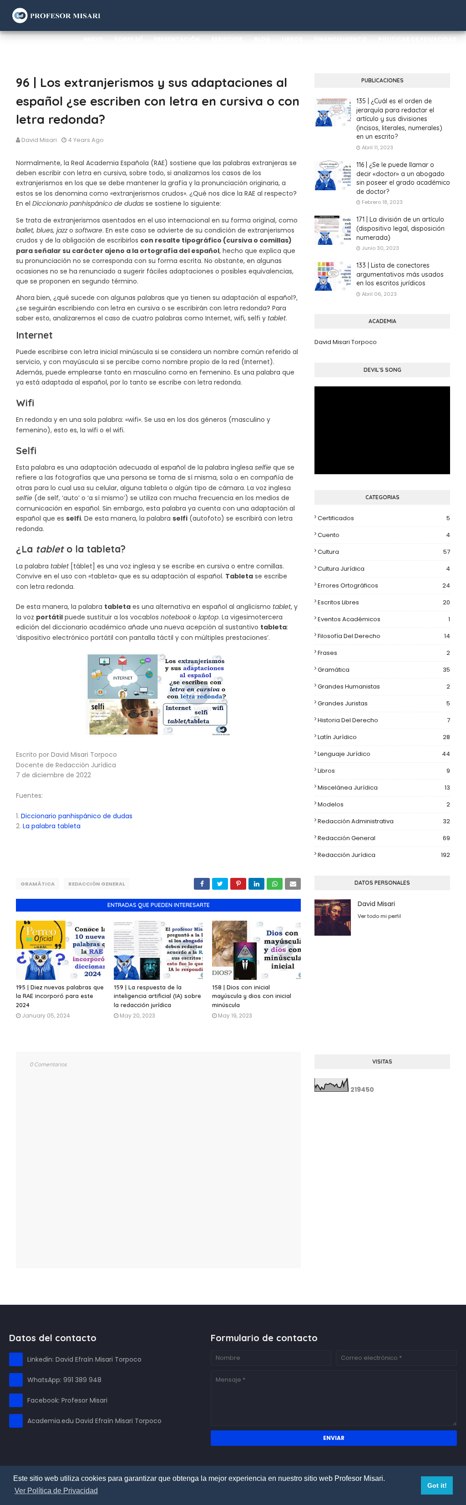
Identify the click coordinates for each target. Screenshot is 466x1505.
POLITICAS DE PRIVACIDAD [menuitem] (417, 39)
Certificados (384, 518)
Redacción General (96, 883)
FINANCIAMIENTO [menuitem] (340, 39)
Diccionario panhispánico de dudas (76, 816)
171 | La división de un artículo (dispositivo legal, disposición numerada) (400, 228)
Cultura (384, 551)
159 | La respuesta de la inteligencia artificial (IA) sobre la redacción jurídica (157, 995)
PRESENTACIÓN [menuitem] (177, 39)
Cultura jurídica (384, 568)
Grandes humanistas (384, 686)
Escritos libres (384, 602)
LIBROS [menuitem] (292, 39)
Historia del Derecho (384, 720)
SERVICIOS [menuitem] (227, 39)
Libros (384, 770)
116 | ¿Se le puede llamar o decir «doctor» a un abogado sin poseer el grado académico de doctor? (403, 178)
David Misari (39, 140)
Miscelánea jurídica (384, 787)
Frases (384, 653)
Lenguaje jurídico (384, 754)
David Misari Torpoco (345, 342)
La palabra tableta (52, 826)
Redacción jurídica (384, 855)
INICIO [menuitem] (93, 39)
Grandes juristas (384, 703)
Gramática (37, 883)
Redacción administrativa (384, 821)
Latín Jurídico (384, 737)
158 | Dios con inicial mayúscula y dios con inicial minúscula (251, 995)
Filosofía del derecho (384, 636)
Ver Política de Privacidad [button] (56, 1491)
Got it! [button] (437, 1485)
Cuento (384, 535)
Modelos (384, 804)
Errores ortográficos (384, 585)
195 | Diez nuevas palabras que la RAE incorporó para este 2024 (60, 995)
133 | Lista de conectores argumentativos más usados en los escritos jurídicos (400, 274)
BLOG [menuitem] (262, 39)
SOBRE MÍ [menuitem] (128, 39)
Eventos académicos (384, 619)
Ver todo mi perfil (379, 916)
